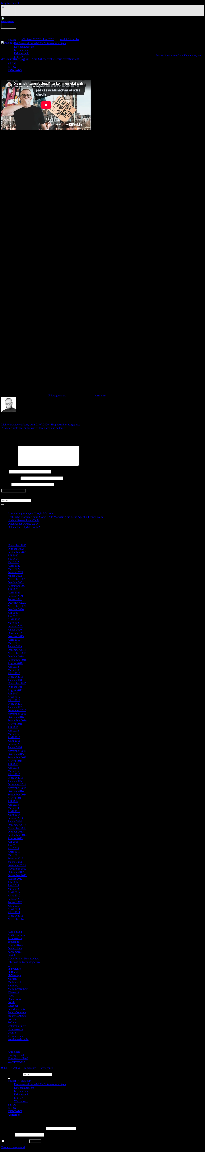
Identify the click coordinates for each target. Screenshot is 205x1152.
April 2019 (14, 639)
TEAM (12, 1104)
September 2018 (17, 659)
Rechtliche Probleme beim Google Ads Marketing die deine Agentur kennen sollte (55, 516)
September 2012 (17, 875)
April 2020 (14, 619)
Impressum (29, 1067)
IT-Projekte (14, 968)
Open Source (15, 999)
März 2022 (14, 569)
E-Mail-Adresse (10, 477)
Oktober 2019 (16, 636)
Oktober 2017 (16, 686)
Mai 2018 (13, 670)
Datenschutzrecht (24, 46)
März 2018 (14, 673)
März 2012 (14, 895)
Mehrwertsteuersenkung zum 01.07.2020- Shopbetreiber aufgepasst (40, 424)
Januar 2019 (15, 646)
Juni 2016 (13, 730)
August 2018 (15, 663)
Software (13, 1019)
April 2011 (14, 909)
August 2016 (15, 723)
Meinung (13, 985)
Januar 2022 (15, 575)
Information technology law (24, 961)
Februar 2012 (15, 898)
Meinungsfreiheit (18, 988)
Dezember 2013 (17, 824)
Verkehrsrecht (16, 1036)
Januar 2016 (15, 747)
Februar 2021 (15, 595)
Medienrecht (21, 50)
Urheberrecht (21, 53)
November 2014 (17, 787)
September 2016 (17, 720)
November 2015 (17, 750)
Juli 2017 (13, 693)
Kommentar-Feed (18, 1058)
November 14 (16, 919)
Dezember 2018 (17, 649)
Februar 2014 (15, 818)
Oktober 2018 (16, 656)
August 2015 (15, 760)
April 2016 (14, 737)
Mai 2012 (13, 888)
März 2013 (14, 855)
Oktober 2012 (16, 872)
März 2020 (14, 622)
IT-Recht (13, 972)
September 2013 (17, 835)
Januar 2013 (15, 861)
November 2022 (17, 545)
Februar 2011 (15, 915)
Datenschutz (15, 948)
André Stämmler (69, 39)
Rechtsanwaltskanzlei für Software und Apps (40, 43)
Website (6, 484)
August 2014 (15, 797)
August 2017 (15, 690)
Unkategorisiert (7, 22)
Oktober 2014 (16, 791)
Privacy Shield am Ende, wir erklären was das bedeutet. (33, 427)
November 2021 (17, 579)
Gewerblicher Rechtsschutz (23, 958)
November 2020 (17, 606)
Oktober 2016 (16, 717)
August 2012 (15, 878)
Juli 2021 (13, 589)
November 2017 (17, 683)
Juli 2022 (13, 555)
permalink (100, 395)
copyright (13, 941)
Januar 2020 (15, 629)
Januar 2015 (15, 781)
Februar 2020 (15, 626)
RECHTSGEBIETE (20, 1081)
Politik (11, 1002)
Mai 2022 (13, 562)
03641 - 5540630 (11, 1067)
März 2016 (14, 740)
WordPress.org (16, 1061)
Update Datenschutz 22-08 (23, 520)
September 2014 (17, 794)
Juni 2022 (13, 558)
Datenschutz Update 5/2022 (24, 527)
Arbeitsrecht (15, 938)
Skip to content (10, 2)
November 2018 (17, 653)
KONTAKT (15, 1111)
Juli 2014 (13, 801)
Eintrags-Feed (16, 1055)
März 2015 (14, 774)
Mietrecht (13, 992)
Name (4, 471)
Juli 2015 (13, 764)
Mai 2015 (13, 771)
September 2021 (17, 585)
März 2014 (14, 814)
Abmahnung (15, 931)
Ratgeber (13, 1005)
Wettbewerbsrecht (18, 1039)
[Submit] (2, 504)
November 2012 (17, 868)
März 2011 (14, 912)
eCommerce (15, 951)
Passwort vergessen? (13, 1147)
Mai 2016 (13, 734)
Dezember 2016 (17, 710)
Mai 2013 (13, 848)
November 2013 (17, 828)
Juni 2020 (13, 616)
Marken (12, 978)
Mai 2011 (13, 905)
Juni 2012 (13, 885)
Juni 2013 (13, 845)
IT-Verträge (14, 975)
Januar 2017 (15, 707)
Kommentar (9, 465)
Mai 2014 (13, 808)
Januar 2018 (15, 680)
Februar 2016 (15, 744)
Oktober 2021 (16, 582)
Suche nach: (15, 1074)
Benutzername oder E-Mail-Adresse (23, 1128)
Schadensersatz (16, 1009)
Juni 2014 (13, 804)
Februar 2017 (15, 703)
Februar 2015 (15, 777)
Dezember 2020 (17, 602)
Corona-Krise (15, 945)
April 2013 (14, 851)
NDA (11, 995)
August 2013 (15, 838)
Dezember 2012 (17, 865)
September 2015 (17, 757)
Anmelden (14, 1051)
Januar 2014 (15, 821)
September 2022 (17, 552)
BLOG (12, 1108)
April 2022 (14, 565)
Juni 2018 (13, 666)
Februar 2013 (15, 858)
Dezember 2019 (17, 633)
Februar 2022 (15, 572)
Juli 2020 (13, 612)
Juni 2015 (13, 767)
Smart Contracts (17, 1012)
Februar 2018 (15, 676)
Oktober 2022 (16, 548)
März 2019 (14, 643)
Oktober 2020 (16, 609)
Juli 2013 (13, 841)
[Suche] (9, 1078)
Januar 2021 (15, 599)
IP (9, 965)
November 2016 (17, 713)
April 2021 (14, 592)
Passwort (7, 1134)
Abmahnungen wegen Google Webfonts (31, 513)
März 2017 (14, 700)
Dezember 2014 (17, 784)
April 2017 (14, 696)
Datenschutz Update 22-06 (23, 523)
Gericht (12, 955)
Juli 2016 (13, 727)
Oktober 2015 (16, 754)
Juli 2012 (13, 882)
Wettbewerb (21, 1101)
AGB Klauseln (16, 935)
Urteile (12, 1032)
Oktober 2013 (16, 831)
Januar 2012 (15, 902)
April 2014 (14, 811)
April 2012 (14, 892)
